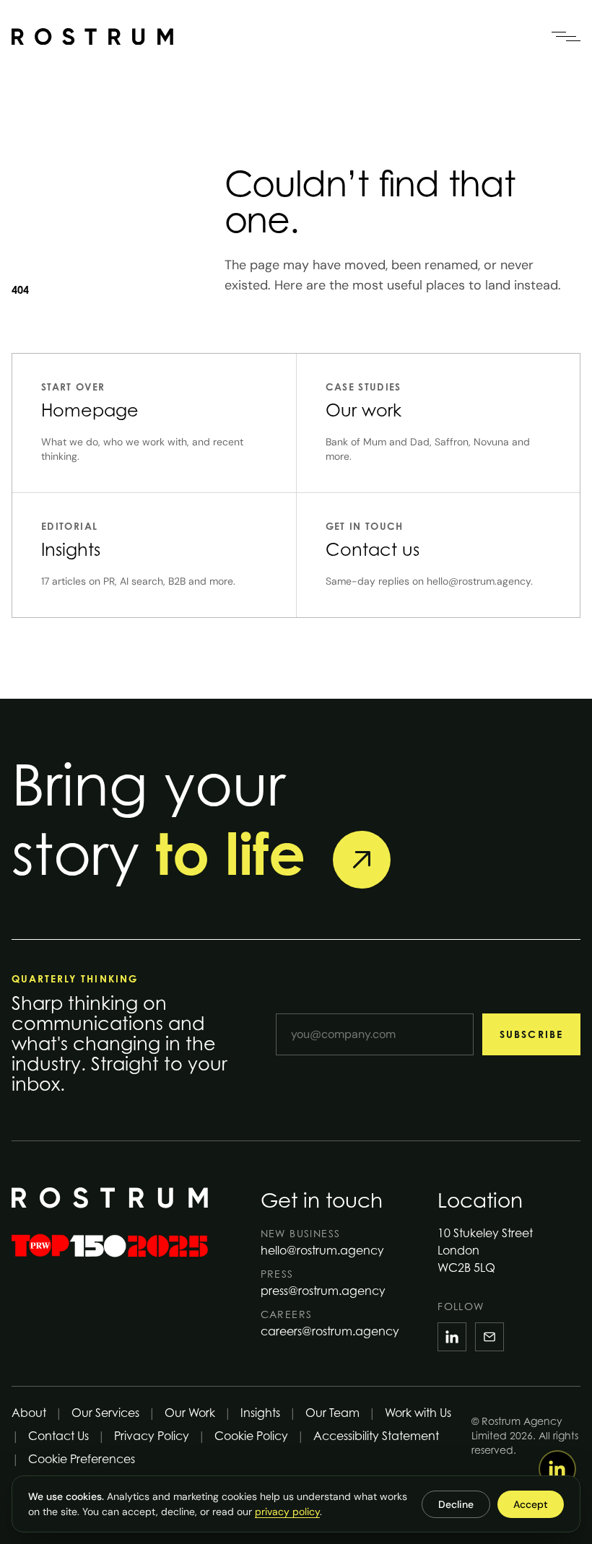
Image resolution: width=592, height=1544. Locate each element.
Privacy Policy (151, 1436)
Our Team (332, 1412)
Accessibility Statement (376, 1436)
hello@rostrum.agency (322, 1250)
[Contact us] (362, 860)
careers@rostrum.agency (330, 1331)
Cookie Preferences (81, 1459)
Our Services (105, 1412)
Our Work (190, 1412)
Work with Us (418, 1412)
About (29, 1412)
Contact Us (58, 1436)
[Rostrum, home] (92, 36)
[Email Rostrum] (489, 1336)
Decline (456, 1504)
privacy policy (287, 1511)
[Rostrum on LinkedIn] (452, 1336)
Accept (530, 1504)
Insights (260, 1412)
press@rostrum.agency (323, 1290)
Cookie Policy (251, 1436)
